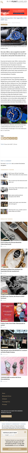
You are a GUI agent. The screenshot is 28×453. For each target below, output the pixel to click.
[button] (25, 432)
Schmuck (4, 399)
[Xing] (10, 138)
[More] (16, 138)
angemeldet (8, 163)
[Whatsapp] (13, 138)
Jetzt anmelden (6, 416)
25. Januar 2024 (4, 381)
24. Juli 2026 (4, 246)
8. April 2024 (4, 327)
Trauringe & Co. (6, 401)
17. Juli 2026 (4, 273)
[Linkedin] (7, 138)
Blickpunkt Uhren (6, 396)
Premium (4, 404)
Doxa (5, 144)
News (3, 393)
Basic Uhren (4, 24)
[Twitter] (5, 138)
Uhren (15, 144)
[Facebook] (2, 138)
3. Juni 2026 (4, 300)
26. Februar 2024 (5, 354)
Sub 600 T (10, 144)
